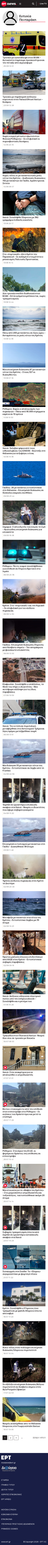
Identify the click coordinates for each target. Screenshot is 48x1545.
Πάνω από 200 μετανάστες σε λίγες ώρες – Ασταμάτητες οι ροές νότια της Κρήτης (24, 334)
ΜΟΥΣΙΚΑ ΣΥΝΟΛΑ (8, 1509)
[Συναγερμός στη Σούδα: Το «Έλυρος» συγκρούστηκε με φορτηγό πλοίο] (24, 1257)
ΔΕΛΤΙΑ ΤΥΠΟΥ (7, 1489)
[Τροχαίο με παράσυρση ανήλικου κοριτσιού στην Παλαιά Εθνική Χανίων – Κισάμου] (24, 83)
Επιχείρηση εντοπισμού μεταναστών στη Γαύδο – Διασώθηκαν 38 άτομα (24, 845)
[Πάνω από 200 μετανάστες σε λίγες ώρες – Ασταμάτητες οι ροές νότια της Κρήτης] (24, 318)
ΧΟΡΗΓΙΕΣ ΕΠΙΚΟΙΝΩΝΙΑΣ (11, 1494)
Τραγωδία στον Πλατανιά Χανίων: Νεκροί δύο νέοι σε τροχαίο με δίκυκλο (23, 1037)
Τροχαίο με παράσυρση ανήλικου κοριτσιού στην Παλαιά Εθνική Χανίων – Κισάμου (23, 99)
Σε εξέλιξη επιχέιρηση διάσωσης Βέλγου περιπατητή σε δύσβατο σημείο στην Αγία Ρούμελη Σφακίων (23, 1387)
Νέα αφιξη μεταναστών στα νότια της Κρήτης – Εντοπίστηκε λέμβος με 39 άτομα (22, 920)
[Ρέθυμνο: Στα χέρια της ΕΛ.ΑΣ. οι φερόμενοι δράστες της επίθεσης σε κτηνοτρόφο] (24, 1137)
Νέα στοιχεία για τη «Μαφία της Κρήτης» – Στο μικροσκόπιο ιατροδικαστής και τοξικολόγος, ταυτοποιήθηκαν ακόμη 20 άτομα (24, 1194)
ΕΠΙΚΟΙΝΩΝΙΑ (6, 1519)
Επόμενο (22, 1437)
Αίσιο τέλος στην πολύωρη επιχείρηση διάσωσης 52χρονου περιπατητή (22, 1349)
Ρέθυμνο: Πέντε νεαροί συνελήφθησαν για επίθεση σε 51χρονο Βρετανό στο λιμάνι (22, 569)
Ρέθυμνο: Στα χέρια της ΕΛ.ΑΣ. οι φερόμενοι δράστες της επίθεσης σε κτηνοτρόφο (22, 1153)
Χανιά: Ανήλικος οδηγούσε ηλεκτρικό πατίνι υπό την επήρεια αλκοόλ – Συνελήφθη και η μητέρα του (22, 999)
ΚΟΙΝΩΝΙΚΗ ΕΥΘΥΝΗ (9, 1514)
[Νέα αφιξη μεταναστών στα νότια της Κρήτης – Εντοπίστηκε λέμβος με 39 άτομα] (24, 903)
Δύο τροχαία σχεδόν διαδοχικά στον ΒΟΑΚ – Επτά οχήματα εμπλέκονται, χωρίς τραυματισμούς (24, 296)
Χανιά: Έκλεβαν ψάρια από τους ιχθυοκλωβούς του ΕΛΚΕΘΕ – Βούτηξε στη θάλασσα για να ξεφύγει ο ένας (24, 451)
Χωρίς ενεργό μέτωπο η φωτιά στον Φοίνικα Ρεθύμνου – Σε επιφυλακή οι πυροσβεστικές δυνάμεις (21, 139)
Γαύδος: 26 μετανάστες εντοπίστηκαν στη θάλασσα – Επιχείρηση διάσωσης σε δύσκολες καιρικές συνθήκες (23, 490)
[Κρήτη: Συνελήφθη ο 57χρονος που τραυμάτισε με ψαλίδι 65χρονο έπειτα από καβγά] (24, 1294)
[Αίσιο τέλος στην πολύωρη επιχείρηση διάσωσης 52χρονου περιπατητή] (24, 1333)
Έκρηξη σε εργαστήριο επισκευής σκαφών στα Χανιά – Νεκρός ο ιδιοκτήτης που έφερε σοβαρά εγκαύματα (24, 807)
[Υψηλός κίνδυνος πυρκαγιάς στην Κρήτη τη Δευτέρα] (24, 866)
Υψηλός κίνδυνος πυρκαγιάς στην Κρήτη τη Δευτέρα (23, 882)
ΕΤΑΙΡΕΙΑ (5, 1480)
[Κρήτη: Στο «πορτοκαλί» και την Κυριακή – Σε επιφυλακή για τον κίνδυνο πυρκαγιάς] (24, 591)
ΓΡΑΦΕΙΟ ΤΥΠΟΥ (8, 1485)
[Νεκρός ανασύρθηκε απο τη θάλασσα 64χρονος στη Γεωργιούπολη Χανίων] (24, 1409)
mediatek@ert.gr (8, 1462)
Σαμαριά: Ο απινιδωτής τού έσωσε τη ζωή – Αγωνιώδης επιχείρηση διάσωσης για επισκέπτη (24, 529)
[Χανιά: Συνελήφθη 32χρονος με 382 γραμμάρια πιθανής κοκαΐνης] (24, 203)
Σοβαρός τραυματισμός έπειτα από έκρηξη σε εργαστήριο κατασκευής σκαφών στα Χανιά (21, 1235)
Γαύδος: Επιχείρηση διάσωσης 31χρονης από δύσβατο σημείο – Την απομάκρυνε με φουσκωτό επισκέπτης (23, 647)
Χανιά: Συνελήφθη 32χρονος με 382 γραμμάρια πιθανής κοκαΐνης (20, 218)
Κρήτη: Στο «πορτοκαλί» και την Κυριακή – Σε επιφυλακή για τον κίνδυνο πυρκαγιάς (23, 608)
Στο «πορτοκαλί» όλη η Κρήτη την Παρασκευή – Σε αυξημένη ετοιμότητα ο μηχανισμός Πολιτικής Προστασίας (23, 257)
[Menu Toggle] (20, 4)
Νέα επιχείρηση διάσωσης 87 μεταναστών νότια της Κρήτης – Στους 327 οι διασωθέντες (24, 372)
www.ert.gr (5, 1541)
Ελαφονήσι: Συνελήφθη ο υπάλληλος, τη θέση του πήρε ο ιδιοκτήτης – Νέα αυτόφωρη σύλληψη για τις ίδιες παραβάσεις (23, 688)
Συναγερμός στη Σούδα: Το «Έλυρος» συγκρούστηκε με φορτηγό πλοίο (22, 1272)
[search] (33, 4)
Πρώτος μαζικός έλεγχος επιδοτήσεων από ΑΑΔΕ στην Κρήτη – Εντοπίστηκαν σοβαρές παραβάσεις (23, 959)
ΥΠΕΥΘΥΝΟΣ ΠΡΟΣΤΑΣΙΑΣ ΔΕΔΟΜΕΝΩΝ (17, 1524)
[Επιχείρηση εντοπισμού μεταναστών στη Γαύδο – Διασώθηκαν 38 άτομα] (24, 830)
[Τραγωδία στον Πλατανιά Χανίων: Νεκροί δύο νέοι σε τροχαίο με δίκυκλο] (24, 1021)
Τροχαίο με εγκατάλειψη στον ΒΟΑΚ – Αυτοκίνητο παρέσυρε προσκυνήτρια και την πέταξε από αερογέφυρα (24, 60)
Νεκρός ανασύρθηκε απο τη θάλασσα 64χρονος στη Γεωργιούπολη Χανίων (22, 1425)
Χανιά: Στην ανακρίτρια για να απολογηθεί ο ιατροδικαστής (18, 1073)
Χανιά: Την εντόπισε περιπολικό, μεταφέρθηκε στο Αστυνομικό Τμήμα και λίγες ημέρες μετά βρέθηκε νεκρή (23, 729)
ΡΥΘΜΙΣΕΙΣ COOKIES (9, 1529)
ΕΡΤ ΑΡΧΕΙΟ (6, 1499)
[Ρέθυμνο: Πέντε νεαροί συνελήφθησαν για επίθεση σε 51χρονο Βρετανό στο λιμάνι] (24, 552)
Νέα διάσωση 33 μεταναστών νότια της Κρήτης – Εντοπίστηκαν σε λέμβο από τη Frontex (23, 768)
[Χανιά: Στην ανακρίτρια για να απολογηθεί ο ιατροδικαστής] (24, 1058)
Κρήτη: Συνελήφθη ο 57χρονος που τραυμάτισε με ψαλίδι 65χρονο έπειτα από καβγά (22, 1311)
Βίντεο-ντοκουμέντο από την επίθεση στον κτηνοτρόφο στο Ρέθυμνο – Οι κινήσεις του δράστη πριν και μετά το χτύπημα (22, 1113)
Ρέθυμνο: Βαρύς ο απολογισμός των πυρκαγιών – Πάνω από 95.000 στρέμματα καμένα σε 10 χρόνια (24, 411)
